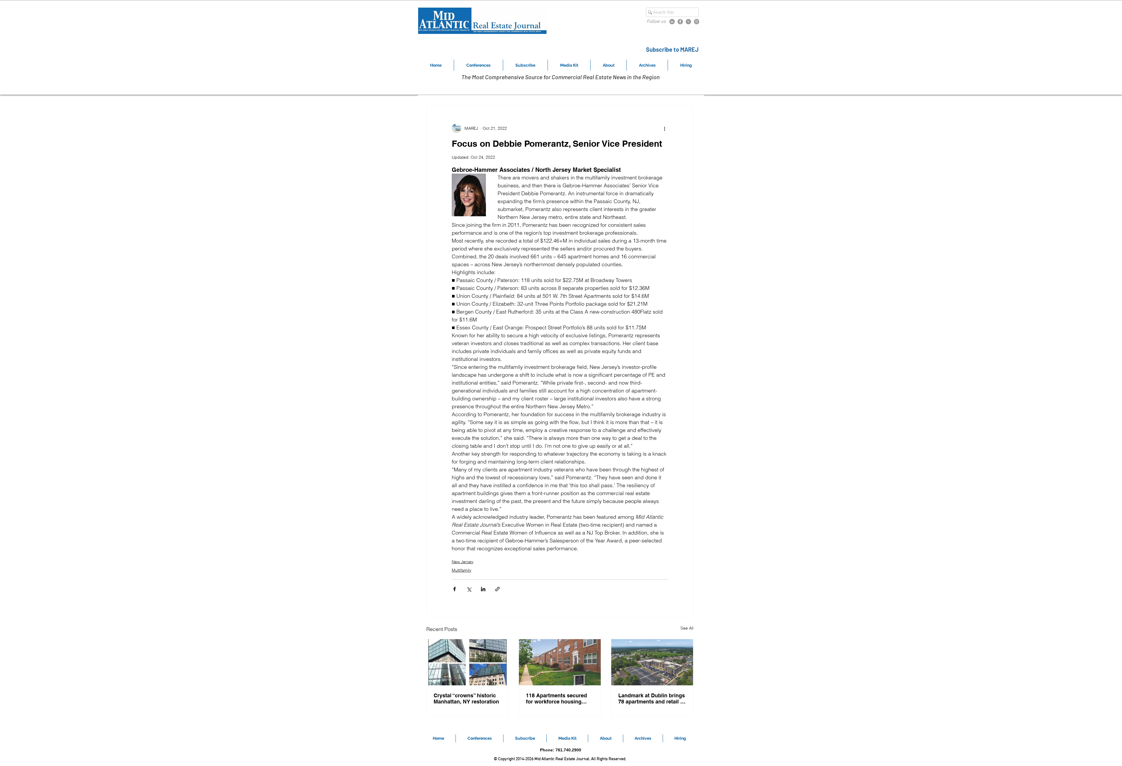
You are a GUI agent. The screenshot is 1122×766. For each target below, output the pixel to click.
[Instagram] (696, 21)
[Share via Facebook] (454, 589)
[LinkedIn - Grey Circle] (672, 21)
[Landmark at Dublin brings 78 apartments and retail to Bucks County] (652, 662)
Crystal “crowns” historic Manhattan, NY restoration (466, 698)
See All (687, 628)
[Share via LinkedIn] (483, 589)
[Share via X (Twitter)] (469, 589)
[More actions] (664, 128)
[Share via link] (497, 589)
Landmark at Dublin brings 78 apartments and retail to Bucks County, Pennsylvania (651, 698)
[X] (688, 21)
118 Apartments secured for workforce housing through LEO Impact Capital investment (556, 698)
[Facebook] (680, 21)
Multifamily (461, 570)
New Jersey (462, 561)
